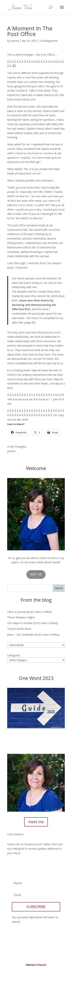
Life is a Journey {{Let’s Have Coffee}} (29, 612)
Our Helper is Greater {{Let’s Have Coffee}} (32, 623)
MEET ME (36, 574)
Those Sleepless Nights (21, 617)
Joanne (15, 40)
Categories (13, 655)
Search (59, 588)
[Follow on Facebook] (10, 864)
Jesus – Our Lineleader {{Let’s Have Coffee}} (33, 634)
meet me (36, 821)
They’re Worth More (19, 629)
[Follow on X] (17, 864)
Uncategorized (48, 40)
